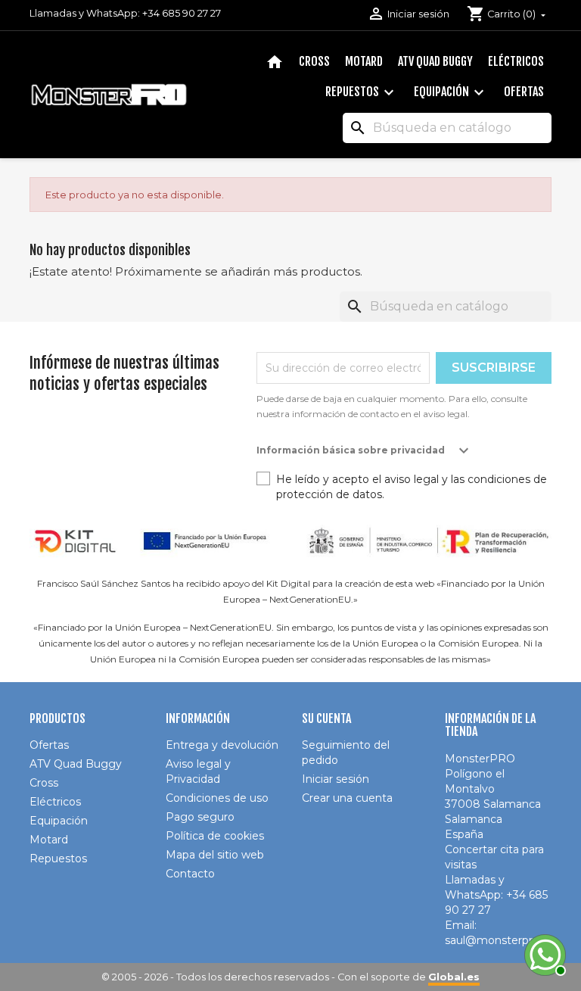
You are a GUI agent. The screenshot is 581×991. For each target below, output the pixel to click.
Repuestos (361, 92)
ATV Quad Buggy (435, 61)
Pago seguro (200, 817)
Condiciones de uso (217, 798)
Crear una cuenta (347, 798)
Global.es (454, 977)
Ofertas (524, 91)
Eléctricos (516, 61)
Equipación (451, 92)
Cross (314, 61)
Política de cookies (215, 836)
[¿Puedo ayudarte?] (543, 953)
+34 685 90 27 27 (181, 13)
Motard (364, 61)
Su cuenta (326, 718)
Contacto (190, 873)
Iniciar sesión (335, 779)
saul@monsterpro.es (499, 940)
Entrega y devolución (222, 745)
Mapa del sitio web (215, 855)
